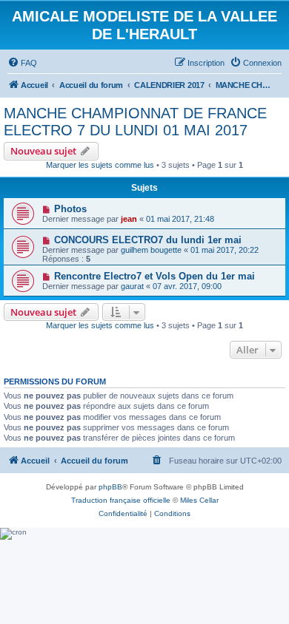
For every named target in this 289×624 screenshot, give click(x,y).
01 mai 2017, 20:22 (224, 249)
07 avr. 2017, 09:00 (187, 286)
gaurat (132, 286)
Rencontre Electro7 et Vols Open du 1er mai (154, 276)
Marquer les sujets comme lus (100, 164)
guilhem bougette (151, 249)
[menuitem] (22, 63)
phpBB (110, 487)
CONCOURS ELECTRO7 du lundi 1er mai (148, 239)
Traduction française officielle (120, 500)
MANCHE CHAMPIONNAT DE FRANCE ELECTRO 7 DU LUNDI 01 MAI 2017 (135, 121)
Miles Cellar (199, 500)
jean (129, 218)
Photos (70, 208)
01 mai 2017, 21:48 (180, 218)
